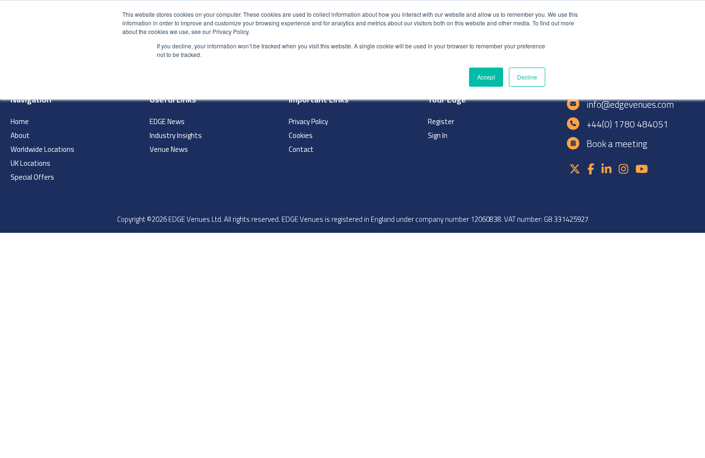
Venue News (169, 149)
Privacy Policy (308, 121)
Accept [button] (486, 77)
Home (20, 121)
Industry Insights (176, 135)
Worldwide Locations (42, 149)
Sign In (437, 135)
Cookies (301, 135)
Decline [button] (527, 77)
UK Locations (30, 163)
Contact (301, 149)
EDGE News (167, 121)
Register (441, 121)
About (20, 135)
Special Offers (32, 177)
